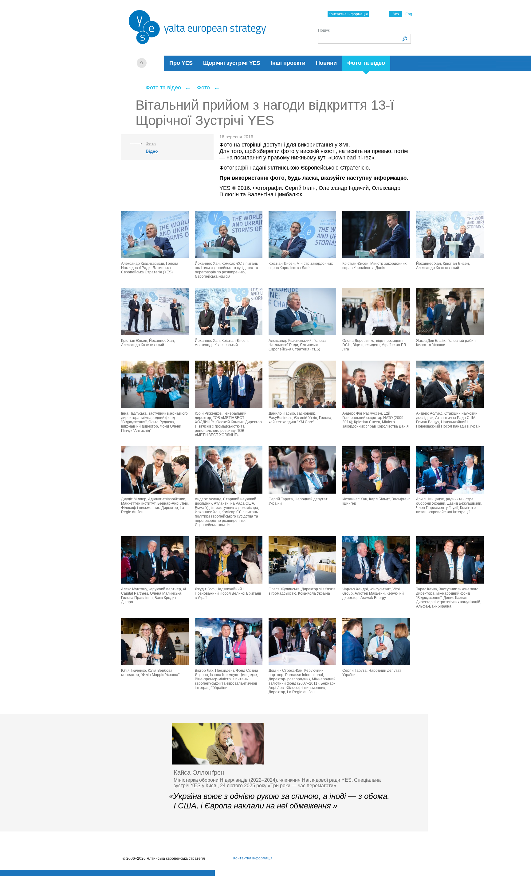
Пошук (323, 30)
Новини (326, 63)
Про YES (181, 63)
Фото (203, 87)
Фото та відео (366, 63)
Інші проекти (288, 63)
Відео (152, 151)
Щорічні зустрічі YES (231, 63)
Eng (408, 14)
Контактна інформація (348, 14)
